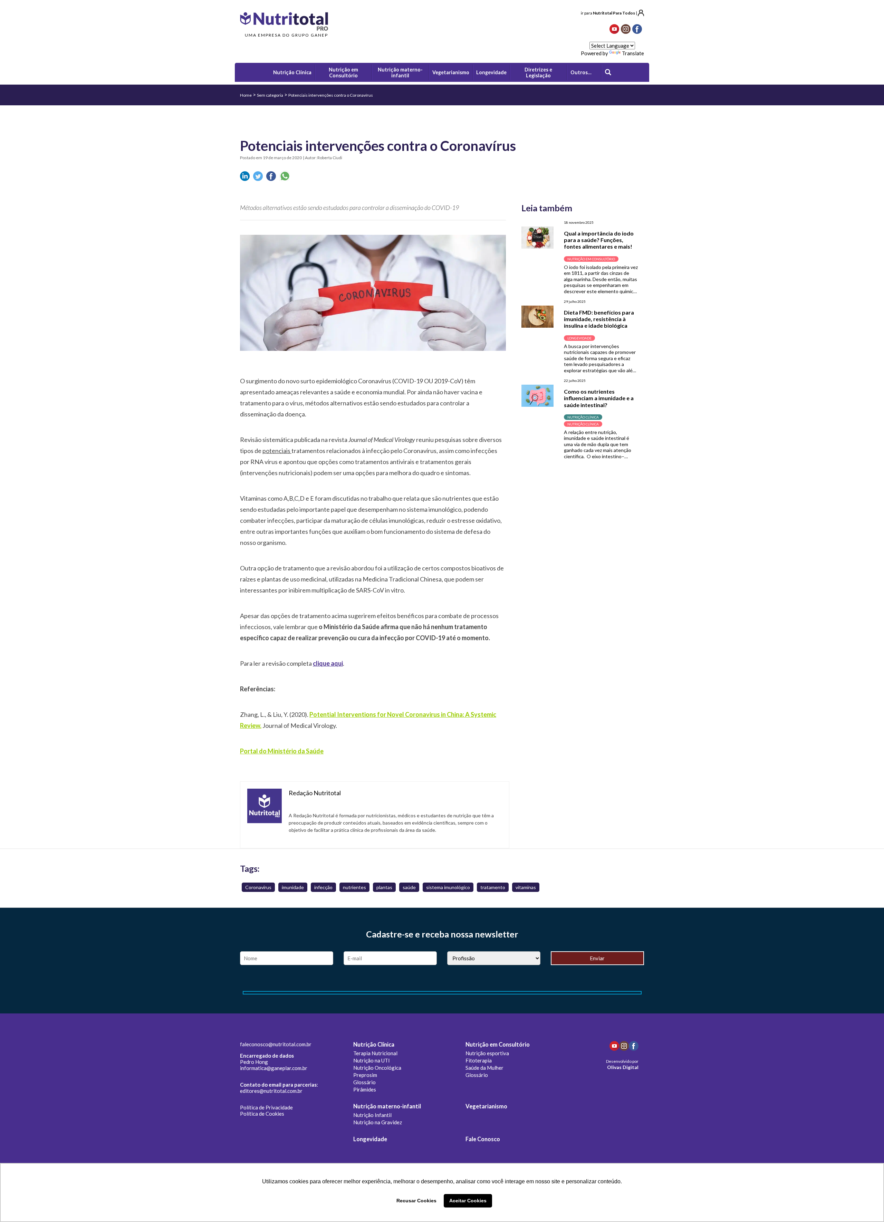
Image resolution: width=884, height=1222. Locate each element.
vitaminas (526, 887)
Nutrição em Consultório (497, 1044)
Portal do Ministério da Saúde (282, 751)
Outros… (581, 72)
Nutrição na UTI (371, 1060)
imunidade (293, 887)
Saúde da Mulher (484, 1068)
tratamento (492, 887)
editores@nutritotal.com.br (271, 1091)
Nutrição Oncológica (377, 1068)
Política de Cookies (262, 1113)
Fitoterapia (478, 1060)
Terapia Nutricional (375, 1053)
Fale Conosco (482, 1139)
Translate (633, 53)
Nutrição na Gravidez (377, 1122)
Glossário (364, 1082)
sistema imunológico (448, 887)
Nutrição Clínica (373, 1044)
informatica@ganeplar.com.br (273, 1068)
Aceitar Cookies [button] (468, 1200)
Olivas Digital (622, 1067)
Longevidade (370, 1139)
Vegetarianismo (486, 1106)
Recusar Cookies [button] (416, 1200)
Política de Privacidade (266, 1107)
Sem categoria (270, 95)
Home (246, 95)
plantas (384, 887)
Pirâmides (364, 1089)
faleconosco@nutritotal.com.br (275, 1044)
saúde (409, 887)
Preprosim (365, 1075)
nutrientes (354, 887)
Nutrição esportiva (487, 1053)
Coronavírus (258, 887)
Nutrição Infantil (372, 1115)
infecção (323, 887)
